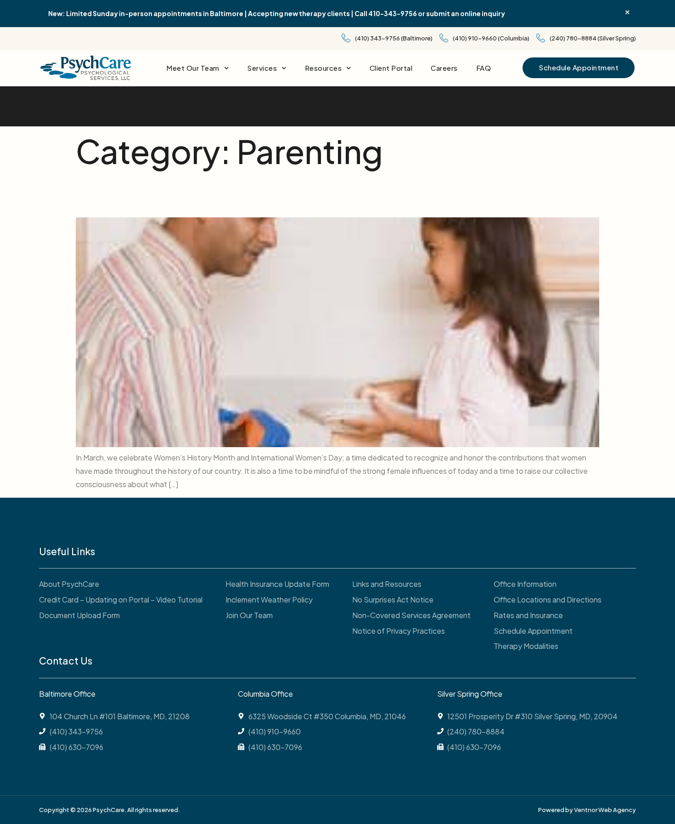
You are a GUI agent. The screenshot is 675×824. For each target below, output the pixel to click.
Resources (323, 67)
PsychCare (132, 106)
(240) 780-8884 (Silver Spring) (593, 38)
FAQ (483, 67)
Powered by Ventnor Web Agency (587, 809)
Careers (444, 67)
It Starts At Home (163, 195)
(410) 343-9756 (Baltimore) (394, 38)
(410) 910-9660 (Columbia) (491, 38)
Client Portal (391, 67)
